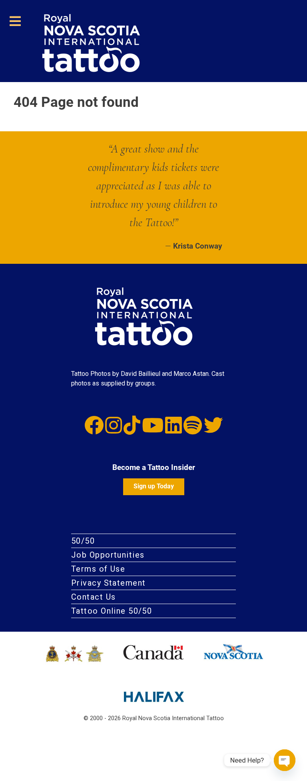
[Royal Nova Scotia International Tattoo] (160, 316)
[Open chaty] (284, 760)
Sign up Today (154, 486)
